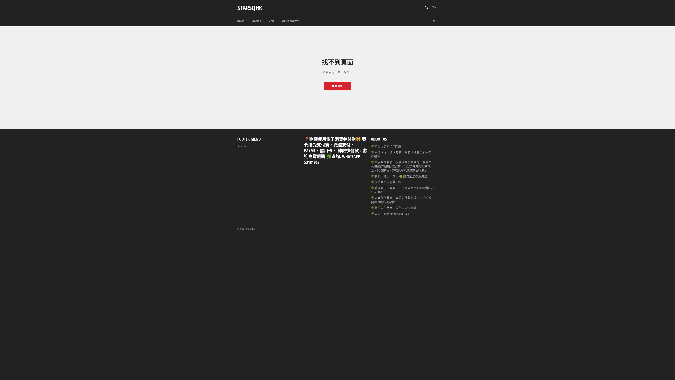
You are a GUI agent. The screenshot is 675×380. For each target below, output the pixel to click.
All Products (290, 21)
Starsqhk (249, 8)
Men (271, 21)
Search (241, 146)
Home (240, 21)
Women (256, 21)
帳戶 (435, 21)
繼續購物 (337, 85)
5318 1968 (403, 214)
